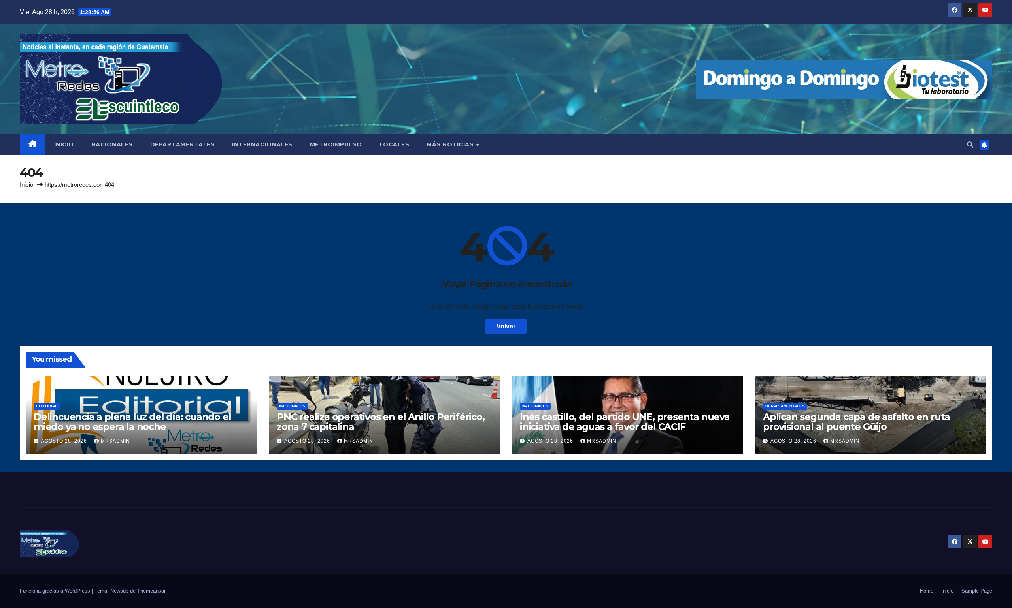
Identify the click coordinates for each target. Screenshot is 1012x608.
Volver (506, 326)
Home (926, 591)
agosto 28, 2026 (65, 441)
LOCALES (395, 144)
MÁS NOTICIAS (451, 144)
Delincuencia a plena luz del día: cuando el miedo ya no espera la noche (132, 421)
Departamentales (785, 406)
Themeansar (151, 591)
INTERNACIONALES (262, 144)
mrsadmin (115, 441)
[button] (970, 144)
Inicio (26, 184)
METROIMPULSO (336, 144)
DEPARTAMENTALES (182, 144)
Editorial (46, 406)
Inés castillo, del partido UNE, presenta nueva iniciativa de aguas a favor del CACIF (625, 421)
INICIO (64, 144)
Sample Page (976, 591)
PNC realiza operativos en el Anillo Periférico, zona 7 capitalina (381, 421)
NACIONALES (112, 144)
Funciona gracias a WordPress (56, 591)
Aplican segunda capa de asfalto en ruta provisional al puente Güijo (856, 421)
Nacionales (292, 406)
